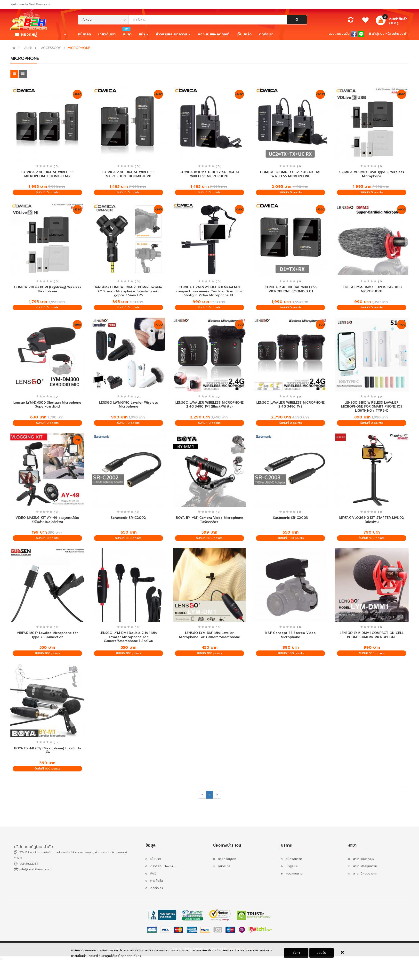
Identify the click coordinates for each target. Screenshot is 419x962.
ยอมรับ (321, 953)
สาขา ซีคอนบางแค (365, 873)
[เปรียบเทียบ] (350, 21)
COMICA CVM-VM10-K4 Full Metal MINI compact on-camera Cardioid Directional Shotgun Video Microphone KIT (209, 291)
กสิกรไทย (224, 866)
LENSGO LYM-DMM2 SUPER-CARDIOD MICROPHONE (372, 289)
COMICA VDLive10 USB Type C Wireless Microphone (371, 174)
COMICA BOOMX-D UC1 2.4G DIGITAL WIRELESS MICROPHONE (209, 174)
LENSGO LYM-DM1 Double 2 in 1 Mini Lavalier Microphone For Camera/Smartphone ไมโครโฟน (128, 637)
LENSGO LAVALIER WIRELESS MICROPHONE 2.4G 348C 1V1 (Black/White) (209, 404)
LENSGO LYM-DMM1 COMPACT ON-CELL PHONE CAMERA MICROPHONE (371, 635)
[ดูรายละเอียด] (47, 124)
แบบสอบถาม (294, 873)
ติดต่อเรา (156, 888)
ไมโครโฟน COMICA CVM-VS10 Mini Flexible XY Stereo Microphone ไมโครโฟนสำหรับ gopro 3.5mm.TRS (128, 291)
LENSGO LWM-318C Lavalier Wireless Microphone (128, 404)
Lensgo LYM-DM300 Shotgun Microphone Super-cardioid (47, 404)
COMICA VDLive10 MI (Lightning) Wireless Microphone (47, 289)
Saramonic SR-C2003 (290, 517)
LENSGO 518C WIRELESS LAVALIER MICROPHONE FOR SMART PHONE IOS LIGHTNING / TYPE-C (371, 406)
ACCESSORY (51, 48)
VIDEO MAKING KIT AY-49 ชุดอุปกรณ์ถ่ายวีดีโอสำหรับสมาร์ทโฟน (47, 519)
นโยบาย (155, 859)
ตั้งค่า (296, 953)
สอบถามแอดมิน (339, 34)
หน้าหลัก (84, 34)
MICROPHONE (79, 48)
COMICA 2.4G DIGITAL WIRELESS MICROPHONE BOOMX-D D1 (291, 289)
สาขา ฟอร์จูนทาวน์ (365, 866)
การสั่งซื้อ (156, 881)
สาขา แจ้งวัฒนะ (363, 859)
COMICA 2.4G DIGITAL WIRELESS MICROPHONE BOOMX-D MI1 (128, 174)
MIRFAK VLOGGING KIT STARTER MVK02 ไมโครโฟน (371, 519)
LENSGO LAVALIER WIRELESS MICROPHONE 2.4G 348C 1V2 (290, 404)
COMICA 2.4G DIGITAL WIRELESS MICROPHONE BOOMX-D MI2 (47, 174)
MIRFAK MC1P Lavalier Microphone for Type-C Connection (47, 635)
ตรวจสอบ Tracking (163, 866)
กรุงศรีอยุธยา (227, 859)
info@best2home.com (35, 869)
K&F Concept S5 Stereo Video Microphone (290, 635)
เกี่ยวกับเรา (107, 34)
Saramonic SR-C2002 (128, 517)
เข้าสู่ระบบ (379, 34)
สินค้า (28, 48)
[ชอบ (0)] (365, 21)
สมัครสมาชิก (400, 34)
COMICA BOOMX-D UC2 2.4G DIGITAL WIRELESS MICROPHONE (290, 174)
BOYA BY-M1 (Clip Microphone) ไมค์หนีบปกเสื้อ (47, 750)
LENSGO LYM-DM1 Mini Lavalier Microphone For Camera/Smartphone (209, 635)
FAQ (153, 873)
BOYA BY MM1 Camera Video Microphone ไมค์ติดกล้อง (209, 519)
